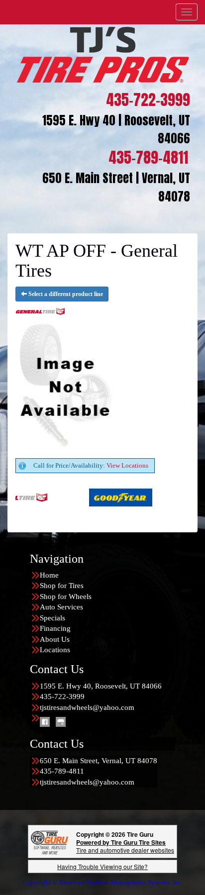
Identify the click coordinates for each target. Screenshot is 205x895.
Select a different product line (65, 294)
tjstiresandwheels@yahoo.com (87, 707)
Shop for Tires (62, 586)
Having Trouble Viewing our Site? (102, 866)
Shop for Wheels (66, 596)
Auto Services (61, 607)
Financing (55, 628)
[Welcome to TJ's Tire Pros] (102, 54)
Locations (55, 650)
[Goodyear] (99, 496)
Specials (52, 618)
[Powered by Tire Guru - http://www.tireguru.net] (49, 841)
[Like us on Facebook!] (45, 721)
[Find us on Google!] (61, 721)
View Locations (127, 465)
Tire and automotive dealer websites (125, 846)
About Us (55, 639)
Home (49, 575)
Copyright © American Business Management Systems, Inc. (103, 882)
